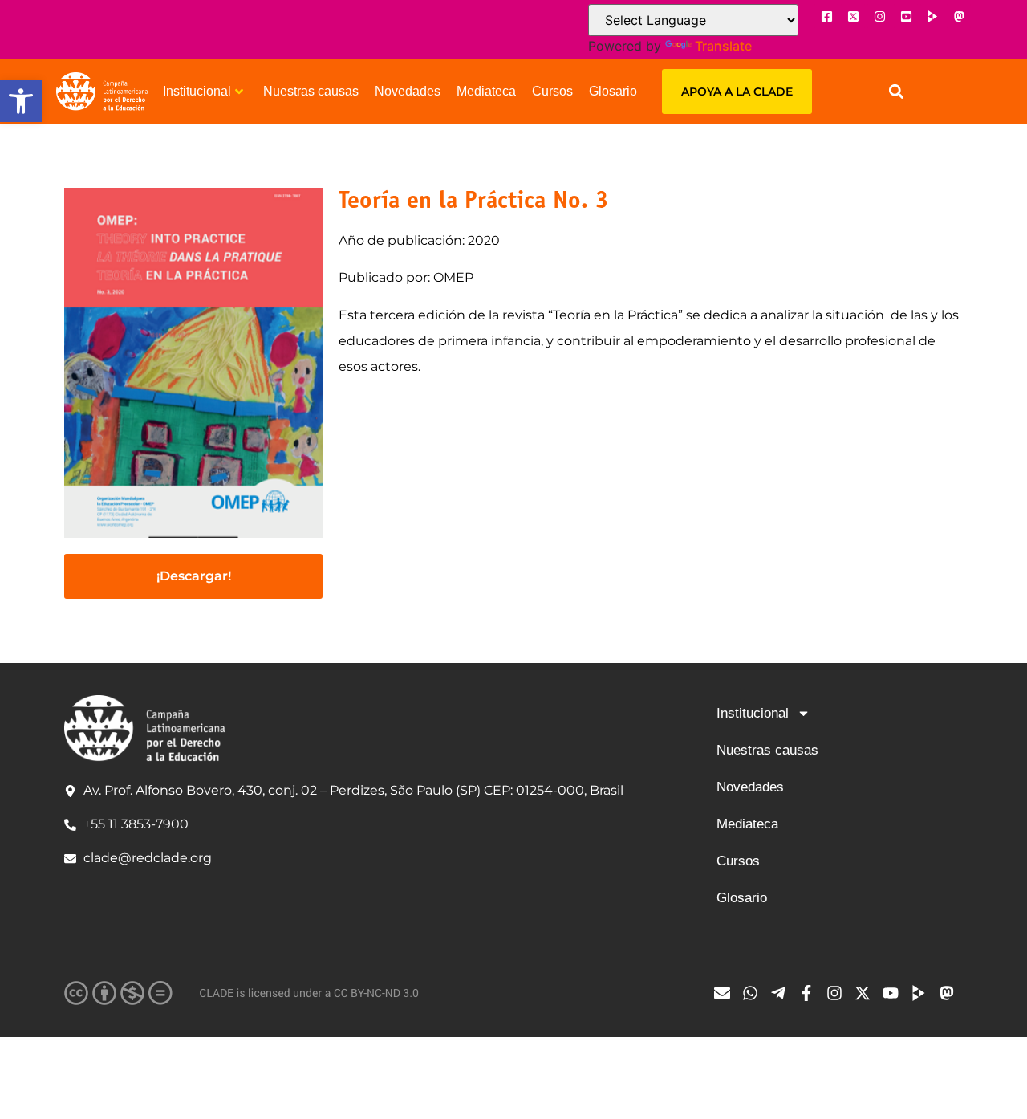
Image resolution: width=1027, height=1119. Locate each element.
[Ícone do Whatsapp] (754, 993)
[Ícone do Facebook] (826, 16)
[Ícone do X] (853, 16)
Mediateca (486, 91)
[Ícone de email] (726, 993)
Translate (723, 46)
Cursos (552, 91)
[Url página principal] (102, 91)
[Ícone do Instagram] (879, 16)
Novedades (407, 91)
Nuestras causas (311, 91)
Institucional (197, 91)
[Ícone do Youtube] (906, 16)
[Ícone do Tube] (923, 993)
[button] (21, 101)
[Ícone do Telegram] (782, 993)
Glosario (613, 91)
